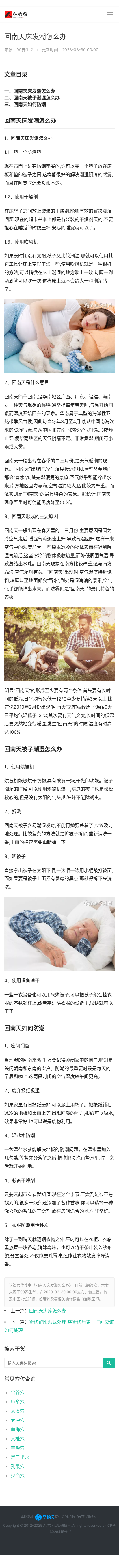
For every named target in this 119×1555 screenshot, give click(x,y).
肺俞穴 (18, 1401)
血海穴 (18, 1429)
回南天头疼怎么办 (47, 1311)
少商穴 (18, 1475)
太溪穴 (18, 1411)
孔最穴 (18, 1466)
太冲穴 (18, 1420)
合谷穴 (18, 1392)
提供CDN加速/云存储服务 (75, 1517)
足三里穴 (20, 1457)
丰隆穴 (18, 1448)
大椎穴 (18, 1438)
